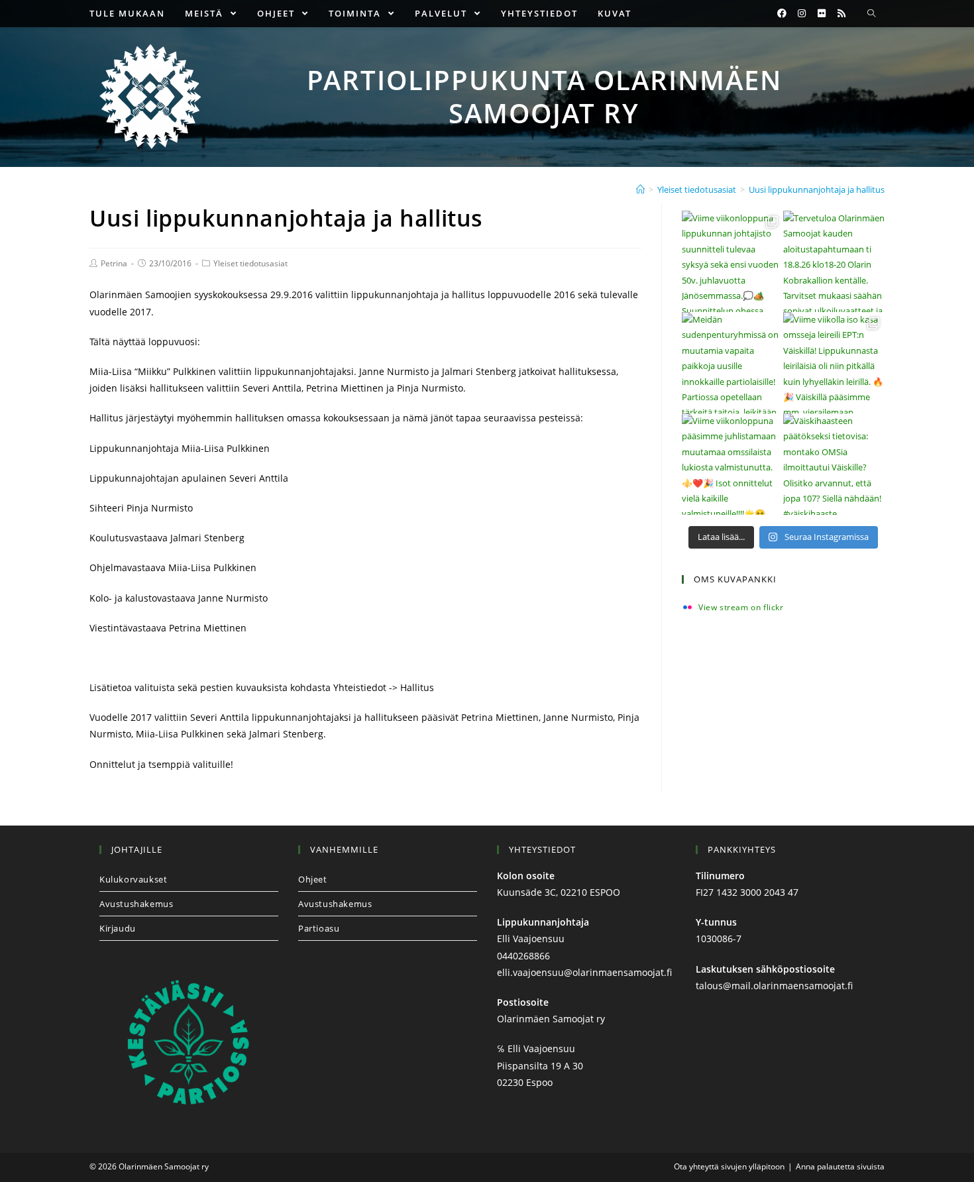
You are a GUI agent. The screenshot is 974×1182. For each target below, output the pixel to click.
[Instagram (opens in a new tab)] (802, 13)
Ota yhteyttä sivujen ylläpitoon (729, 1166)
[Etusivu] (640, 189)
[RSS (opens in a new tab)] (841, 13)
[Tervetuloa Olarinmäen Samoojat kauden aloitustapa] (834, 261)
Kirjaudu (117, 928)
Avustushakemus (136, 904)
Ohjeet (312, 879)
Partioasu (318, 928)
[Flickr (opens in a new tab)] (822, 13)
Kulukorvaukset (133, 879)
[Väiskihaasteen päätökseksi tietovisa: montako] (834, 464)
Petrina (114, 263)
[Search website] (871, 14)
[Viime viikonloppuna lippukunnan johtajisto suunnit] (732, 261)
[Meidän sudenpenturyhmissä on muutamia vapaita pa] (732, 362)
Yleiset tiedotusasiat (250, 263)
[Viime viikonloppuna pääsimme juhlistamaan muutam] (732, 464)
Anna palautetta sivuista (840, 1166)
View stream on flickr (741, 608)
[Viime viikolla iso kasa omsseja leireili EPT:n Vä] (834, 362)
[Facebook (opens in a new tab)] (782, 13)
